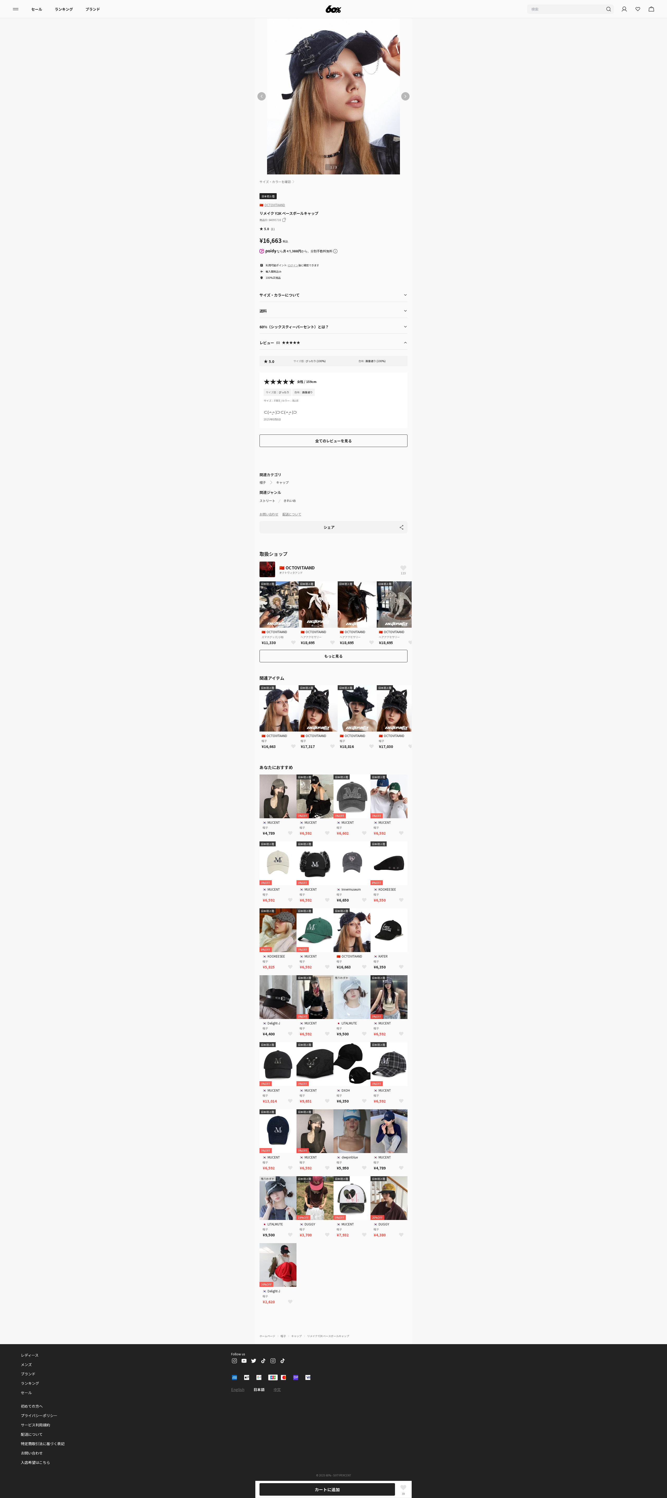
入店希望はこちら (35, 1462)
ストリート (267, 501)
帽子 (263, 482)
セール (36, 9)
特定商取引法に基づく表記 (43, 1443)
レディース (30, 1355)
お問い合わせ (269, 514)
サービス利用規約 (35, 1424)
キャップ (282, 482)
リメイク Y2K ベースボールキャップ (328, 1336)
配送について (291, 514)
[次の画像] (405, 96)
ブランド (92, 9)
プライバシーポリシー (39, 1415)
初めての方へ (32, 1406)
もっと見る (333, 656)
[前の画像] (261, 96)
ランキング (64, 9)
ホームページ (267, 1336)
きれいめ (289, 501)
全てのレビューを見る (333, 440)
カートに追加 (327, 1489)
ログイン (293, 265)
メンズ (26, 1364)
